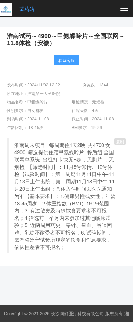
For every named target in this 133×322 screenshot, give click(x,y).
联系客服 (66, 60)
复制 (120, 141)
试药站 (26, 8)
